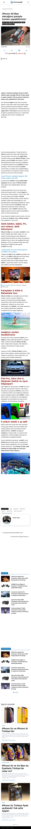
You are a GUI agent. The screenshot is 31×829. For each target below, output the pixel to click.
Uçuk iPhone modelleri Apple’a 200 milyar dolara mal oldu (14, 177)
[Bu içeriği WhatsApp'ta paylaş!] (26, 50)
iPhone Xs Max (9, 511)
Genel (23, 22)
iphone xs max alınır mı (18, 511)
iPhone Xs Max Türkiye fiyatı (7, 513)
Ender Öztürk (5, 740)
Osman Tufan (4, 46)
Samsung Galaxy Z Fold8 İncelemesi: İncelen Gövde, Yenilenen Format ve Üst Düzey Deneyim (19, 611)
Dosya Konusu (7, 9)
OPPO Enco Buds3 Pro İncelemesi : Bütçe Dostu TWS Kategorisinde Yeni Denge (19, 578)
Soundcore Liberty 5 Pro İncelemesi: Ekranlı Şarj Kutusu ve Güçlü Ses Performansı (19, 593)
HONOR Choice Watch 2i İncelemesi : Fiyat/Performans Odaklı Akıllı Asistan (19, 586)
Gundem (4, 24)
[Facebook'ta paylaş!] (4, 50)
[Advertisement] (15, 76)
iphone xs (3, 511)
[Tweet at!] (12, 50)
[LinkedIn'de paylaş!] (19, 50)
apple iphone (16, 508)
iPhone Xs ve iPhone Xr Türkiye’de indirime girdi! (14, 286)
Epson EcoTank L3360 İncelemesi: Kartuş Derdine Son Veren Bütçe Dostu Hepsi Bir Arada (20, 602)
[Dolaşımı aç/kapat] (4, 2)
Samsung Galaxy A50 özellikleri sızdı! (13, 532)
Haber (8, 24)
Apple (11, 22)
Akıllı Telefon (6, 22)
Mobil (13, 24)
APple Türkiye (22, 508)
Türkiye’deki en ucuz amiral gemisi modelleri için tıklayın (14, 251)
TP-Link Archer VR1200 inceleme (19, 536)
